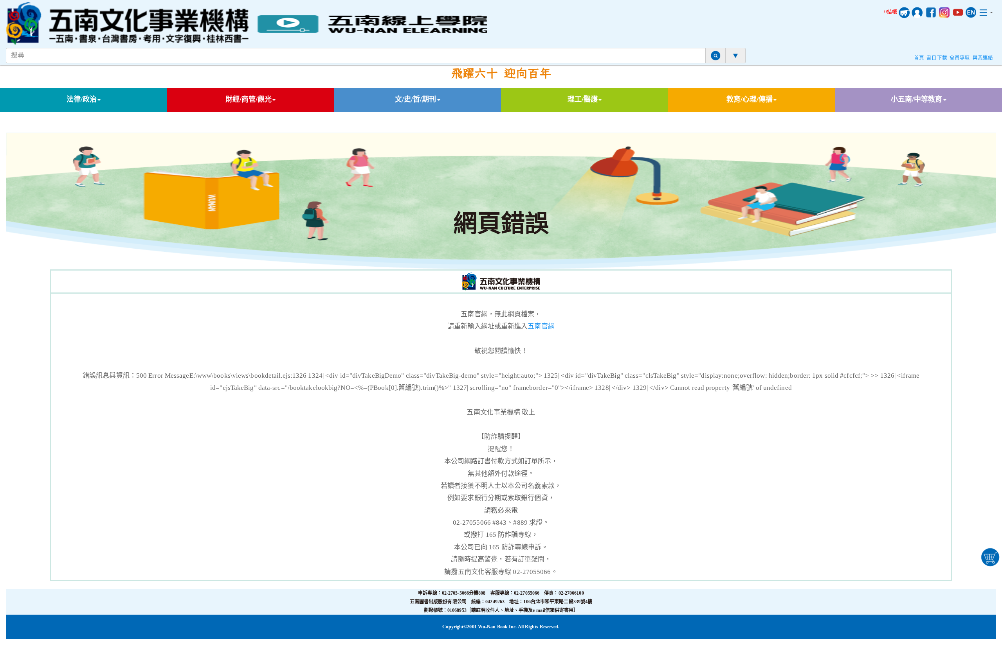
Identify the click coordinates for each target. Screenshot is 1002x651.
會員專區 (960, 58)
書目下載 (936, 58)
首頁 (919, 58)
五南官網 (541, 326)
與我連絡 (983, 58)
